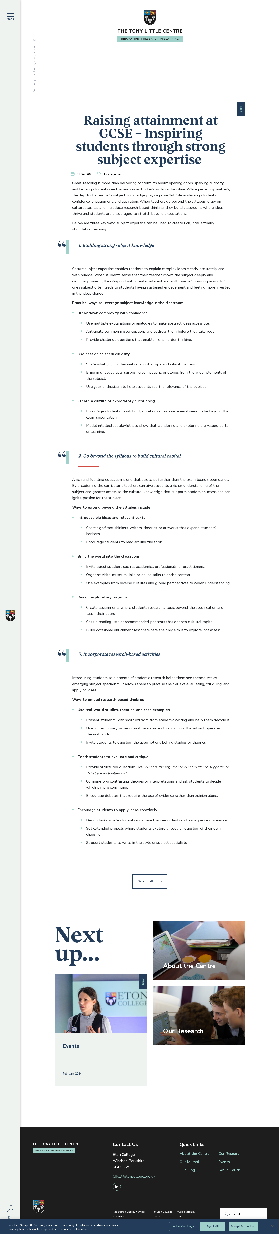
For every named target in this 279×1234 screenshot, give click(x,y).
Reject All (212, 1226)
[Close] (272, 1226)
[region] (139, 1226)
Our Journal (189, 1161)
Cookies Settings (182, 1226)
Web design (184, 1212)
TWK (180, 1216)
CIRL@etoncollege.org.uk (134, 1176)
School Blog (35, 85)
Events (224, 1161)
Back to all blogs (150, 881)
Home (35, 46)
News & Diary (35, 63)
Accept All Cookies (243, 1226)
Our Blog (187, 1170)
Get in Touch (229, 1170)
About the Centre (195, 1153)
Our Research (229, 1153)
